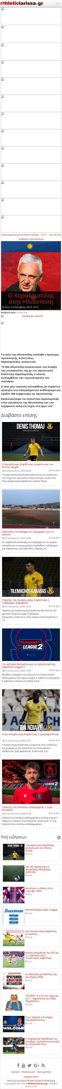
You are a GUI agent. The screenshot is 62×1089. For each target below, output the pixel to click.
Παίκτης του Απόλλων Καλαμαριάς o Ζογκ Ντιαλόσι (27, 808)
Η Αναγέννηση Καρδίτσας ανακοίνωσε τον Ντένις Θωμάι (28, 465)
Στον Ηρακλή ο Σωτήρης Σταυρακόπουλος (39, 1018)
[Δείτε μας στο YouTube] (23, 1065)
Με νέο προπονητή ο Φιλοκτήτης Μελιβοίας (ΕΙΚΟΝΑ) (37, 869)
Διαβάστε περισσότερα (31, 239)
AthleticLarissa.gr (38, 1083)
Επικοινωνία (28, 1071)
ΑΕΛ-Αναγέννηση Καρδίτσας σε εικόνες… (41, 932)
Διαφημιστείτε (31, 1076)
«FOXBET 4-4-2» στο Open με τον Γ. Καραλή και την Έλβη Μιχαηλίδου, (41, 998)
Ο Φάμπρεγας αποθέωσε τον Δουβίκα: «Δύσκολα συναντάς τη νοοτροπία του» (42, 1041)
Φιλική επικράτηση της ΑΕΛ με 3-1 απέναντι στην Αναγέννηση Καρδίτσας (41, 955)
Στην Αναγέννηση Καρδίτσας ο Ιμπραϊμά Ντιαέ (30, 734)
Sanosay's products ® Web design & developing (31, 1080)
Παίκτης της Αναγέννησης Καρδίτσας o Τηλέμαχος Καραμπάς (25, 601)
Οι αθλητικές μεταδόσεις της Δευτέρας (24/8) (41, 975)
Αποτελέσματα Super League (41, 909)
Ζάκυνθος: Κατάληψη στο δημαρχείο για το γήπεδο (28, 533)
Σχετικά (15, 1071)
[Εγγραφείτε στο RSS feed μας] (43, 1065)
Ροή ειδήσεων (14, 837)
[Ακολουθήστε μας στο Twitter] (30, 1065)
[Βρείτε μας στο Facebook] (18, 1065)
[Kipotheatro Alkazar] (31, 315)
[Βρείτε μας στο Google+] (36, 1065)
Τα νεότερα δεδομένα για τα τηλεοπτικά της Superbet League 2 (28, 665)
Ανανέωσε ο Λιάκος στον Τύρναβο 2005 (39, 889)
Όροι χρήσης (44, 1071)
